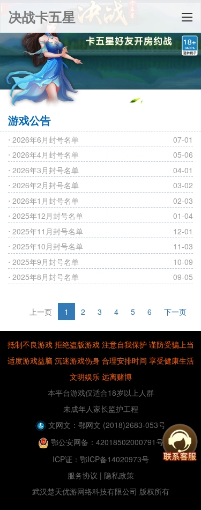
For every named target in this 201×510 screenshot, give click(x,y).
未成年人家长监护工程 (100, 408)
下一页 (175, 311)
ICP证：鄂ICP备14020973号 (101, 459)
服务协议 (83, 475)
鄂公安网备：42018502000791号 (106, 442)
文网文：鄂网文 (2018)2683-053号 (106, 424)
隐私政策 (119, 475)
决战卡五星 (42, 16)
